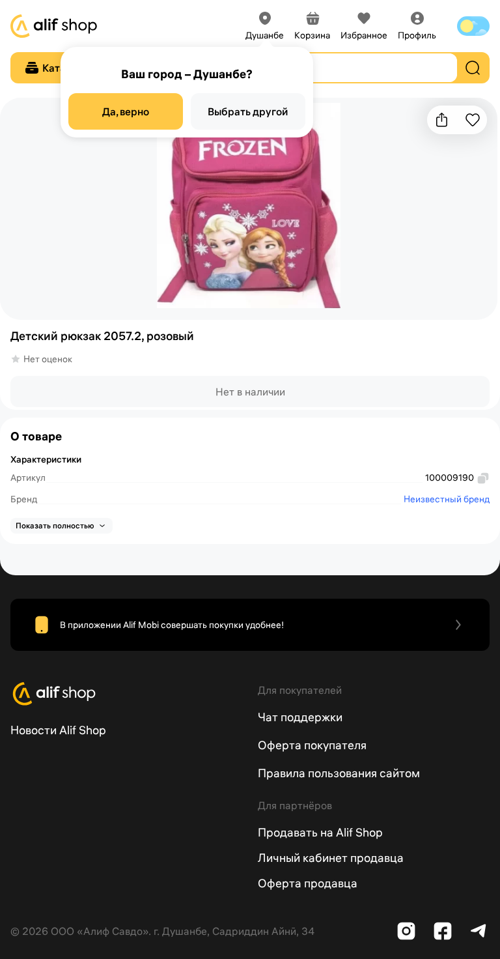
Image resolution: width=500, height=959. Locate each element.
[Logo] (126, 694)
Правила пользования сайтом (339, 773)
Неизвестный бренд (447, 499)
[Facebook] (442, 931)
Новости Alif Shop (58, 730)
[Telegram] (479, 931)
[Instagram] (406, 931)
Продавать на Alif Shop (320, 832)
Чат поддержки (300, 716)
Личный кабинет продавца (331, 857)
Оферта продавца (307, 883)
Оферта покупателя (312, 744)
